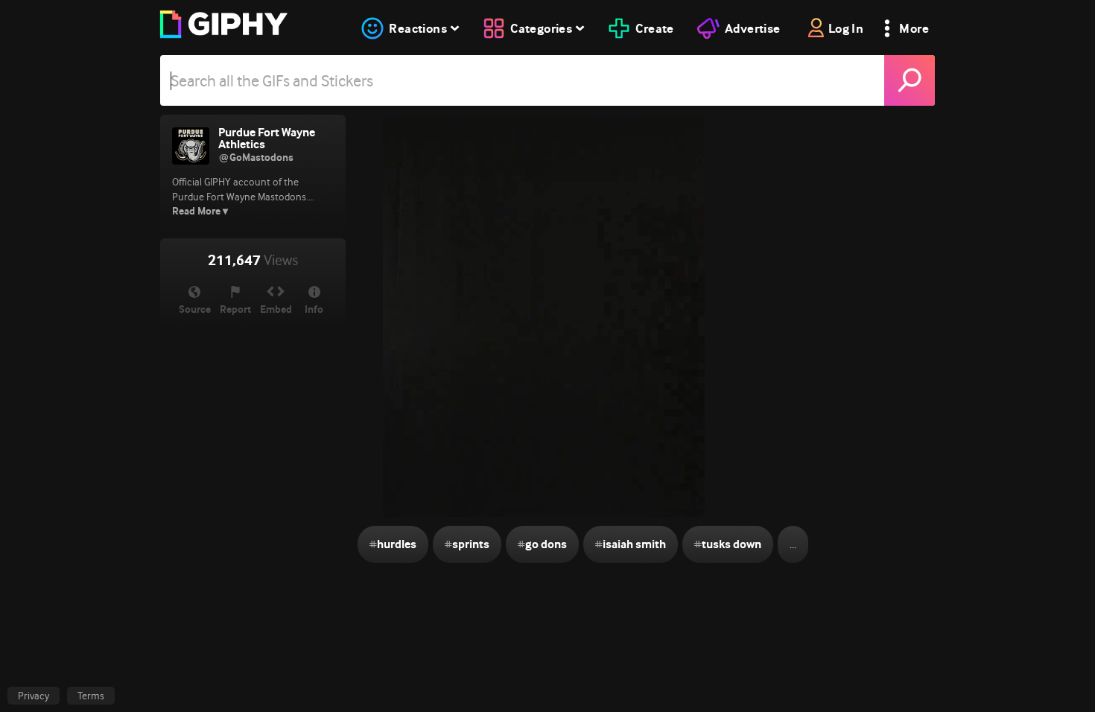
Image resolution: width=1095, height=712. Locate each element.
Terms (90, 696)
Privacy (33, 696)
